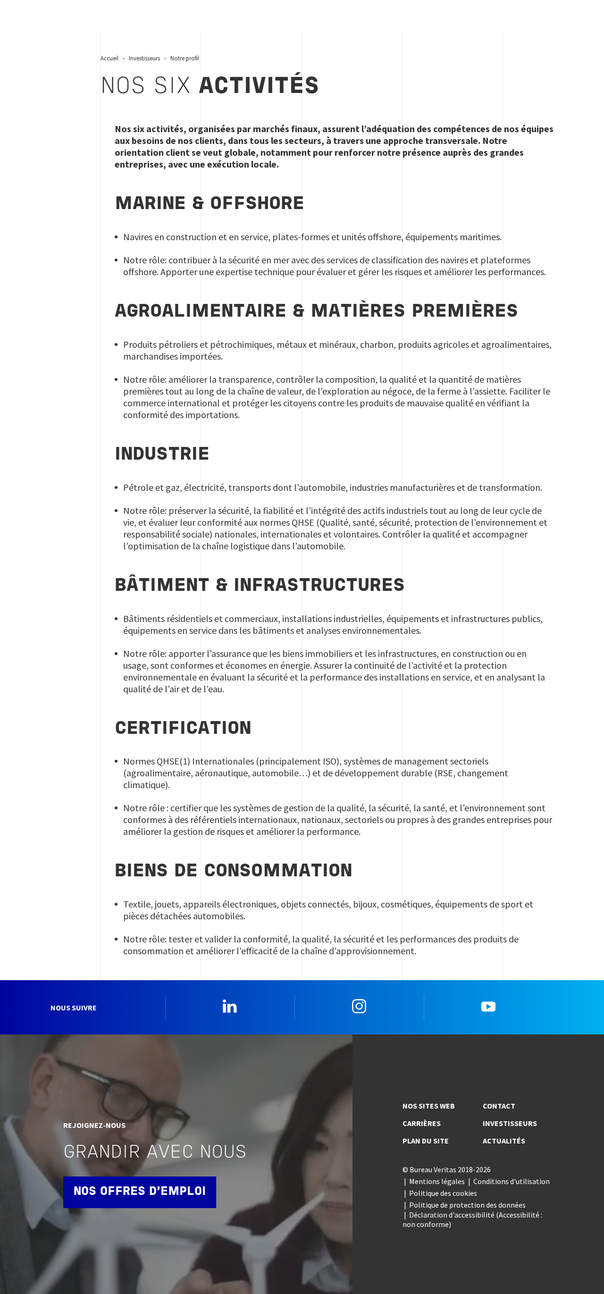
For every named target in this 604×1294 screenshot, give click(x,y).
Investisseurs (510, 1123)
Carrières (422, 1123)
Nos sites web (429, 1105)
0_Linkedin (230, 1006)
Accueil (109, 58)
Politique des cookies (443, 1193)
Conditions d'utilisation (511, 1181)
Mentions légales (437, 1181)
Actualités (504, 1140)
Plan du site (426, 1140)
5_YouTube (488, 1006)
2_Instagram (359, 1006)
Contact (499, 1105)
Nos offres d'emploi (140, 1191)
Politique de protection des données (467, 1205)
